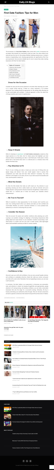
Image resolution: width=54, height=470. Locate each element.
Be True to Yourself (15, 74)
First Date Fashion (20, 297)
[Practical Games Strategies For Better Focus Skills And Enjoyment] (7, 423)
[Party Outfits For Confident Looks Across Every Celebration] (15, 312)
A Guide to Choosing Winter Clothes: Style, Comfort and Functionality (28, 351)
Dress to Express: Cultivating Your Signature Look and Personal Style (28, 365)
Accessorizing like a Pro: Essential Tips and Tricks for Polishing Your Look (29, 385)
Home (5, 6)
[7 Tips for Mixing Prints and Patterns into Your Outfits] (7, 393)
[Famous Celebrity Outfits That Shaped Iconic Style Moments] (7, 449)
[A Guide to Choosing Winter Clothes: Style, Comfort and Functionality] (7, 353)
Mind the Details (14, 72)
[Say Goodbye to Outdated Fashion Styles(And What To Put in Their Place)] (7, 360)
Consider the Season (15, 75)
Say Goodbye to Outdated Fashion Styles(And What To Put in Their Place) (29, 358)
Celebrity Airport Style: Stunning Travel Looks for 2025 (25, 433)
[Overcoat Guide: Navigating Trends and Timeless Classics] (7, 373)
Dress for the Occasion (15, 67)
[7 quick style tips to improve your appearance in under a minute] (7, 380)
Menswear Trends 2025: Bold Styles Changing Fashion (24, 440)
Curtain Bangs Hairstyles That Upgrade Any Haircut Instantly (38, 320)
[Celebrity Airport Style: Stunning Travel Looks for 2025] (7, 435)
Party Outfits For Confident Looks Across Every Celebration (15, 320)
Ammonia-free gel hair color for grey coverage (13, 328)
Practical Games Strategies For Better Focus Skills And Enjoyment (27, 421)
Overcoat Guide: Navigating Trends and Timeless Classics (25, 371)
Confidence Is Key (14, 77)
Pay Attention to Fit (15, 70)
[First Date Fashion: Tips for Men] (22, 47)
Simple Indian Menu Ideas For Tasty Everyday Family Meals (25, 414)
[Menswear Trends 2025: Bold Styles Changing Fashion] (7, 442)
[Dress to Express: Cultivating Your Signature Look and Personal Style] (7, 366)
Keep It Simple (13, 69)
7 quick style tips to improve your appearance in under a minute (26, 378)
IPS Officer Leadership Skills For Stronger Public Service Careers (27, 345)
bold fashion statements (10, 297)
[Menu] (5, 2)
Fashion (6, 9)
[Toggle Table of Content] (22, 65)
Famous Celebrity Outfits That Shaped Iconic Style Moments (26, 447)
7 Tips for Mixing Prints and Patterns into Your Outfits (24, 391)
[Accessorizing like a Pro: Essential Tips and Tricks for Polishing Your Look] (7, 386)
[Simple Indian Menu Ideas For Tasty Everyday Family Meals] (7, 416)
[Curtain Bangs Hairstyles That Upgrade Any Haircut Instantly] (39, 312)
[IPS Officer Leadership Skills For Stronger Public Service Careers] (7, 347)
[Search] (48, 2)
